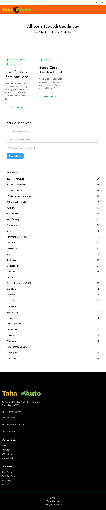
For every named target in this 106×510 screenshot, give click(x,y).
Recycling (6, 480)
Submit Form (15, 156)
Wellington (12, 352)
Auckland (13, 64)
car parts (11, 231)
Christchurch (7, 458)
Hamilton (6, 450)
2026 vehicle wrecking (17, 202)
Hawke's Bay (12, 248)
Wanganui (11, 341)
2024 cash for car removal (19, 196)
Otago (10, 277)
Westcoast (12, 358)
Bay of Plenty (13, 219)
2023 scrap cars (14, 190)
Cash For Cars (8, 476)
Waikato (10, 335)
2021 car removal (15, 179)
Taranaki (11, 294)
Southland (11, 289)
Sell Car (5, 484)
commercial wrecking (17, 236)
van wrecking (13, 329)
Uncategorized (14, 323)
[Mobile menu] (102, 9)
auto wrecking (13, 213)
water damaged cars (17, 347)
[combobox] (9, 131)
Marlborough (13, 265)
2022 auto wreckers (17, 60)
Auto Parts (7, 472)
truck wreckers (14, 312)
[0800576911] (97, 2)
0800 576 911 (15, 412)
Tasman (10, 300)
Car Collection (53, 501)
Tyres (9, 318)
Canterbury (12, 225)
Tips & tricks (13, 306)
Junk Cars (11, 260)
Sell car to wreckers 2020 (19, 283)
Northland (11, 271)
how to (10, 254)
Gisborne (11, 242)
